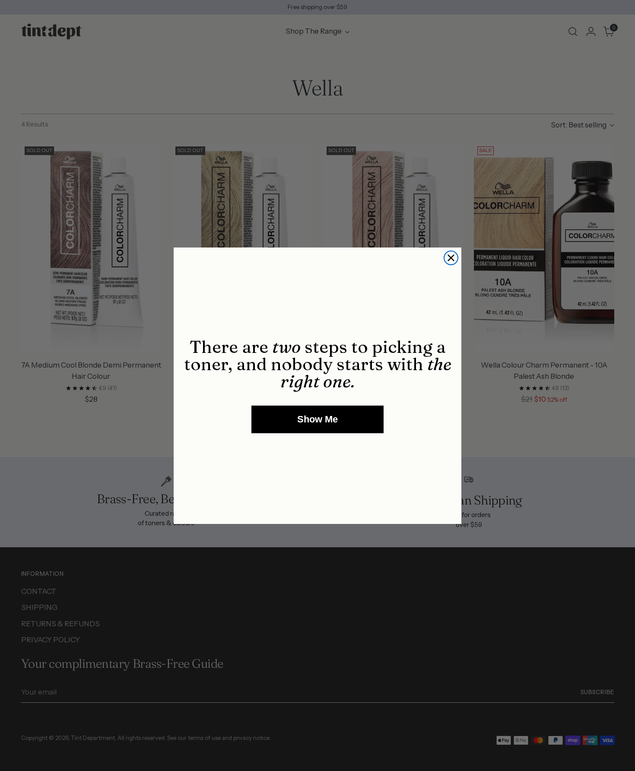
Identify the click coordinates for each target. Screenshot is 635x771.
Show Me (317, 419)
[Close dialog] (451, 258)
